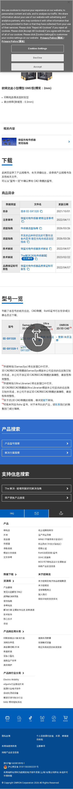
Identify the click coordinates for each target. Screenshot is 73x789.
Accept (37, 66)
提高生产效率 (10, 660)
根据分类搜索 (10, 553)
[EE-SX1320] (28, 338)
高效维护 (8, 665)
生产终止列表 (44, 535)
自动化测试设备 (11, 693)
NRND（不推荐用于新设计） (50, 539)
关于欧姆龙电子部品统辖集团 (52, 581)
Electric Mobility (11, 679)
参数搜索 (8, 548)
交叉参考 (8, 557)
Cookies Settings (37, 48)
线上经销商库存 (45, 530)
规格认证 (42, 548)
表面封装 (8, 651)
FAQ (12, 513)
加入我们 (42, 594)
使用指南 (8, 601)
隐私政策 (6, 736)
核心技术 (8, 619)
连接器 (7, 539)
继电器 (7, 530)
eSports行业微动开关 (14, 684)
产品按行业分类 (12, 673)
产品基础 (8, 587)
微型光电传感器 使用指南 (27, 141)
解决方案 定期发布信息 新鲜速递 (19, 610)
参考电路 (8, 605)
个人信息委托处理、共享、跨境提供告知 (52, 738)
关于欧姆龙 (43, 585)
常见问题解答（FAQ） (13, 592)
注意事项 (40, 746)
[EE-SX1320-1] (28, 348)
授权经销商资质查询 (47, 599)
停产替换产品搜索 (15, 497)
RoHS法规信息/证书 (47, 553)
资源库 (7, 580)
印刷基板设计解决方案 (14, 638)
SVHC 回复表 (44, 557)
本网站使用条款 (9, 746)
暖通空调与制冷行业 (13, 697)
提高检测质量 (44, 638)
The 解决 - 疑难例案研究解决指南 (23, 488)
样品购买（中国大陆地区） (50, 544)
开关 (6, 535)
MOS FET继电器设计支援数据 (52, 562)
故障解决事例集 (11, 596)
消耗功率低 (9, 642)
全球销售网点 (44, 590)
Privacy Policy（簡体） (52, 38)
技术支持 (8, 614)
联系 (57, 404)
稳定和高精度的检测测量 (50, 647)
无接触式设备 (44, 642)
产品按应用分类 (12, 631)
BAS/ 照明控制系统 (13, 702)
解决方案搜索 (12, 452)
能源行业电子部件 (12, 688)
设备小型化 (9, 656)
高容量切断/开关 (11, 647)
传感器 (7, 544)
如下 (45, 400)
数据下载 (8, 574)
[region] (36, 36)
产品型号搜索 (12, 443)
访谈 (6, 623)
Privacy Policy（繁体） (13, 41)
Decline (37, 57)
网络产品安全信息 (46, 566)
